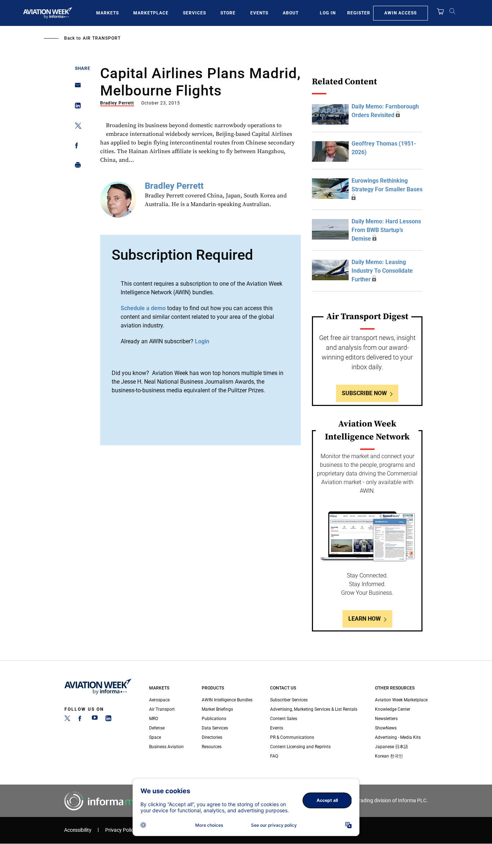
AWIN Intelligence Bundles (227, 699)
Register (358, 12)
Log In (328, 12)
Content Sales (283, 718)
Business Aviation (166, 746)
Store (228, 12)
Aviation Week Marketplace (401, 699)
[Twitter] (67, 719)
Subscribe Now (364, 393)
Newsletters (386, 718)
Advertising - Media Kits (398, 737)
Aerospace (159, 699)
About (291, 12)
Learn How (364, 618)
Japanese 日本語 (391, 746)
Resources (212, 746)
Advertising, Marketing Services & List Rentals (313, 709)
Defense (157, 728)
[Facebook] (81, 719)
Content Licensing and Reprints (300, 746)
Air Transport (102, 38)
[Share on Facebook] (76, 146)
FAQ (274, 756)
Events (259, 12)
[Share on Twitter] (76, 126)
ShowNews (386, 728)
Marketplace (151, 12)
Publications (214, 718)
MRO (153, 718)
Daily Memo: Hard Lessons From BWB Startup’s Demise (386, 230)
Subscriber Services (289, 699)
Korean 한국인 (389, 756)
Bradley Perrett (117, 103)
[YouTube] (95, 719)
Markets (107, 12)
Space (155, 737)
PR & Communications (292, 737)
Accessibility (77, 830)
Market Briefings (217, 709)
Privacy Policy (120, 830)
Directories (212, 737)
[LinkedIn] (108, 719)
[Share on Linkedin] (76, 107)
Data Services (215, 728)
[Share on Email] (76, 87)
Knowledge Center (392, 709)
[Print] (76, 166)
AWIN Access (400, 12)
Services (194, 12)
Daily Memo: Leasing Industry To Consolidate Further (382, 271)
